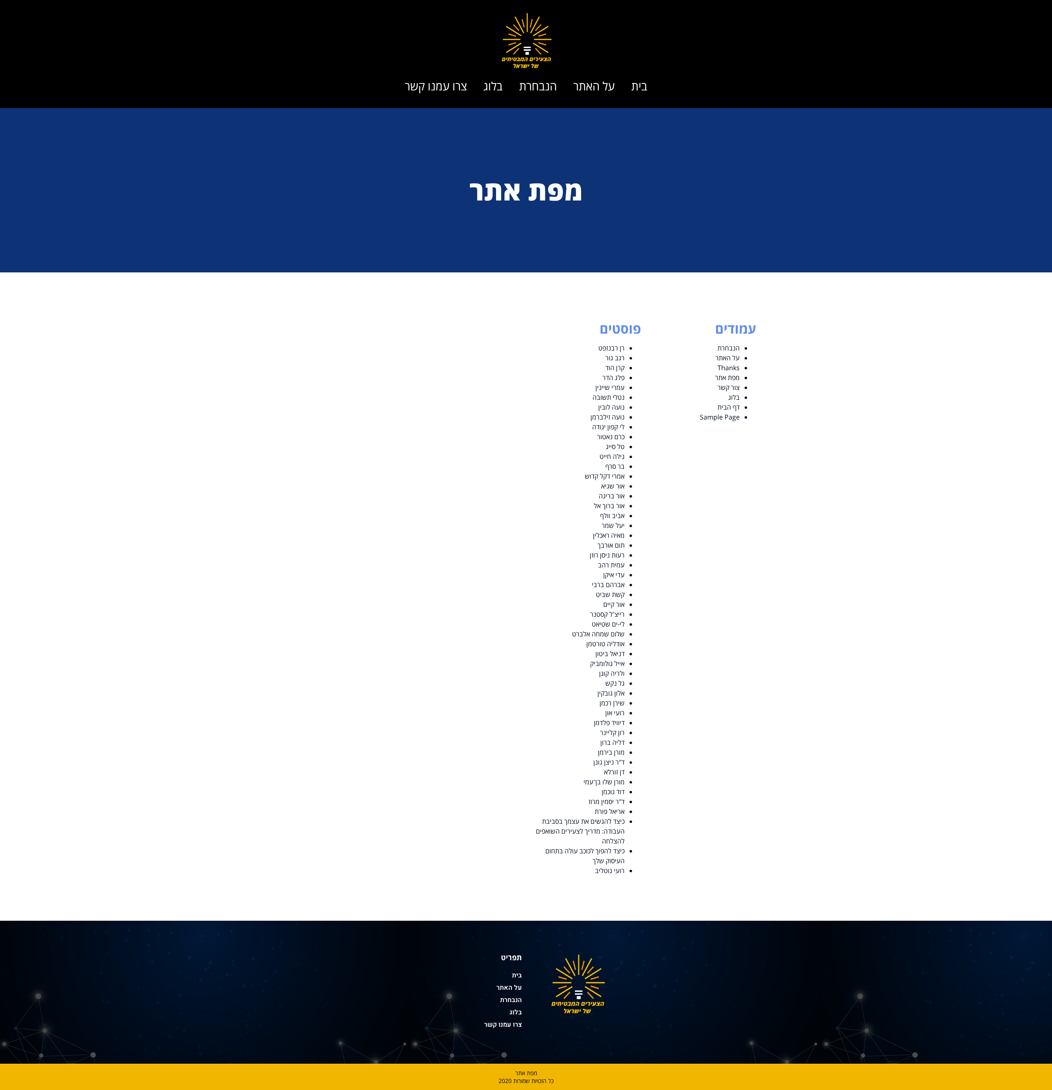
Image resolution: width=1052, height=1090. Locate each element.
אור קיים (614, 604)
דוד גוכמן (613, 791)
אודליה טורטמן (605, 643)
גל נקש (615, 683)
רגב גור (615, 357)
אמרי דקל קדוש (605, 476)
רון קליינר (612, 732)
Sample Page (720, 417)
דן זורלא (614, 772)
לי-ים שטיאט (608, 624)
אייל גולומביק (607, 663)
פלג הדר (613, 377)
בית (639, 86)
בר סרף (615, 466)
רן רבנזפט (611, 348)
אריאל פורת (610, 811)
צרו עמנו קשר (436, 86)
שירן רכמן (612, 702)
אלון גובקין (611, 693)
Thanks (728, 367)
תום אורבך (611, 545)
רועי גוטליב (610, 870)
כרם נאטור (611, 436)
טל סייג (615, 446)
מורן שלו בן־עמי (604, 781)
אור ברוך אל (609, 505)
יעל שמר (613, 525)
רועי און (615, 712)
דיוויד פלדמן (609, 722)
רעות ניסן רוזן (607, 555)
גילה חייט (612, 456)
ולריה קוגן (612, 673)
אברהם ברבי (608, 584)
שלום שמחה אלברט (598, 633)
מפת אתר (727, 377)
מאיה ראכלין (609, 535)
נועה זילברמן (608, 417)
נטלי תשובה (609, 397)
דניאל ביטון (610, 653)
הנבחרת (538, 86)
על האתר (594, 86)
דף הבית (728, 407)
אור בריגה (612, 495)
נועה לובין (611, 407)
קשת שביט (610, 594)
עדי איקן (614, 574)
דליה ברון (611, 742)
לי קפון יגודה (608, 426)
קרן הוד (615, 367)
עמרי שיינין (610, 387)
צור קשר (728, 387)
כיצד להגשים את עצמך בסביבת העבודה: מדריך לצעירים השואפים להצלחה (580, 831)
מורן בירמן (611, 752)
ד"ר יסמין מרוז (606, 801)
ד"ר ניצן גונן (609, 762)
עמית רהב (611, 564)
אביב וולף (612, 515)
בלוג (493, 86)
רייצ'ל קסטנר (607, 614)
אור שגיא (613, 486)
